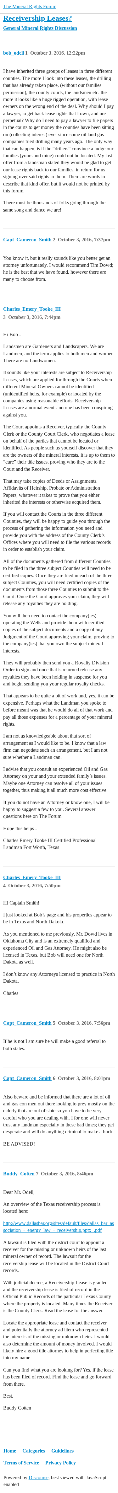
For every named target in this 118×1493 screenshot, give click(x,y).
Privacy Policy (60, 1462)
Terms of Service (21, 1462)
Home (9, 1450)
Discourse (38, 1477)
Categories (33, 1450)
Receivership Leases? (37, 18)
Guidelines (62, 1450)
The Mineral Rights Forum (29, 6)
